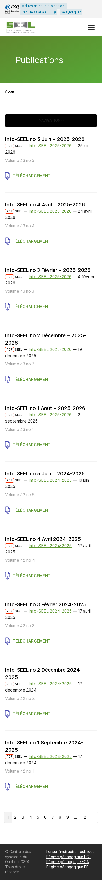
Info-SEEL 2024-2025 (50, 480)
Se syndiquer (71, 12)
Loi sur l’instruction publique (70, 852)
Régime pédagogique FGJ (68, 857)
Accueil (10, 91)
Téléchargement (32, 175)
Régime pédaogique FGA (67, 862)
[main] (51, 440)
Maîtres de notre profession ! (44, 6)
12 (84, 817)
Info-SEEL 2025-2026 (50, 145)
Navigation (50, 120)
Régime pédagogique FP (67, 867)
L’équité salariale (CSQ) (39, 12)
